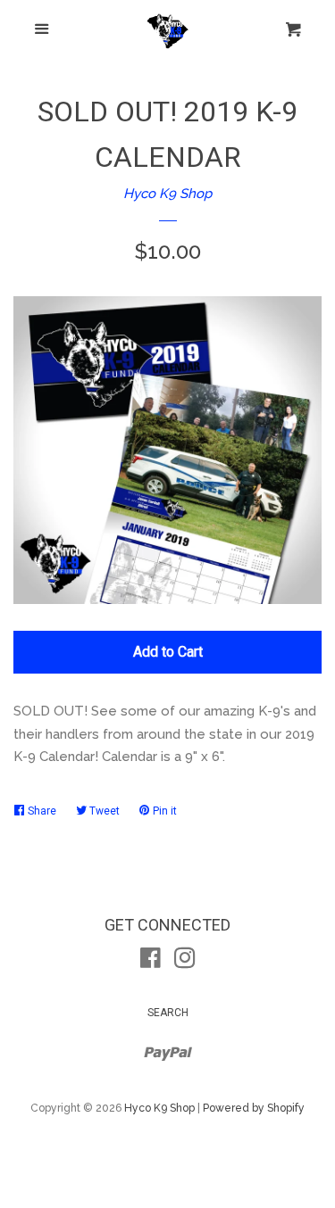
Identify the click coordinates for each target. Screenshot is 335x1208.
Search (167, 1012)
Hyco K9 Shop (167, 194)
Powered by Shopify (254, 1108)
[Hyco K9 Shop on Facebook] (150, 962)
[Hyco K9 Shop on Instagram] (185, 962)
